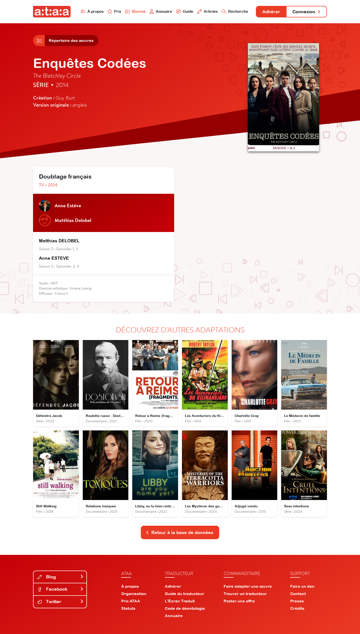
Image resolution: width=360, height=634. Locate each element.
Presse (297, 601)
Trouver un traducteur (245, 593)
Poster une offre (239, 601)
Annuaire (164, 11)
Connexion (303, 11)
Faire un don (302, 586)
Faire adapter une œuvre (248, 586)
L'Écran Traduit (180, 601)
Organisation (133, 593)
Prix (117, 11)
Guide (188, 11)
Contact (298, 593)
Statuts (128, 608)
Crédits (297, 608)
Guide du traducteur (184, 593)
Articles (211, 11)
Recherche (238, 11)
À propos (95, 11)
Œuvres (138, 11)
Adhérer (271, 11)
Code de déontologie (185, 608)
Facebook (56, 589)
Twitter (53, 601)
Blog (50, 576)
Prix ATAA (130, 601)
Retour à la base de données (182, 532)
